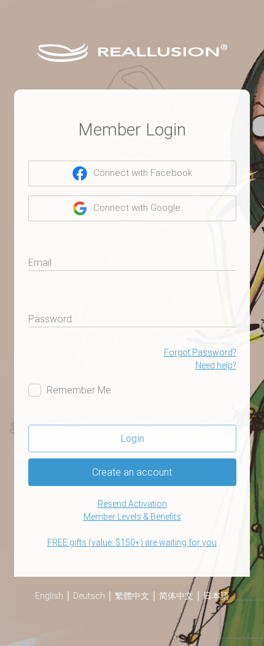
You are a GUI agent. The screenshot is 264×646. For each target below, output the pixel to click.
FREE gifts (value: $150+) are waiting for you (132, 542)
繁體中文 (132, 596)
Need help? (215, 365)
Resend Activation (132, 504)
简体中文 (176, 596)
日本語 (216, 596)
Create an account (132, 472)
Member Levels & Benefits (132, 517)
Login (132, 438)
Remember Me (79, 390)
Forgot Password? (200, 352)
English (49, 596)
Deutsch (89, 596)
